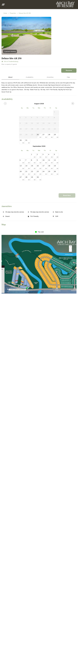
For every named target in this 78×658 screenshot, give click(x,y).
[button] (3, 4)
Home (5, 13)
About (10, 77)
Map (68, 77)
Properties (13, 13)
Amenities (50, 77)
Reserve (69, 70)
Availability (29, 77)
